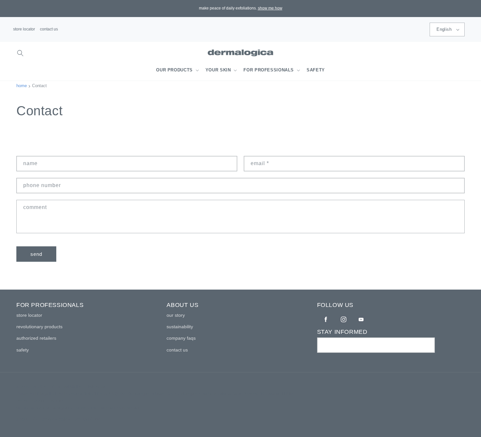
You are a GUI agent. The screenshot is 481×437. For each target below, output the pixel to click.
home (21, 85)
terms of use (88, 419)
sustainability (180, 326)
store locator (24, 29)
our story (176, 315)
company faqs (181, 338)
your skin (218, 70)
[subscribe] (427, 345)
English (444, 29)
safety (22, 349)
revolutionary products (39, 326)
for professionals (268, 70)
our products (174, 70)
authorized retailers (36, 338)
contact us (49, 29)
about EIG (26, 419)
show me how (270, 8)
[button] (20, 53)
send (36, 254)
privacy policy (56, 419)
